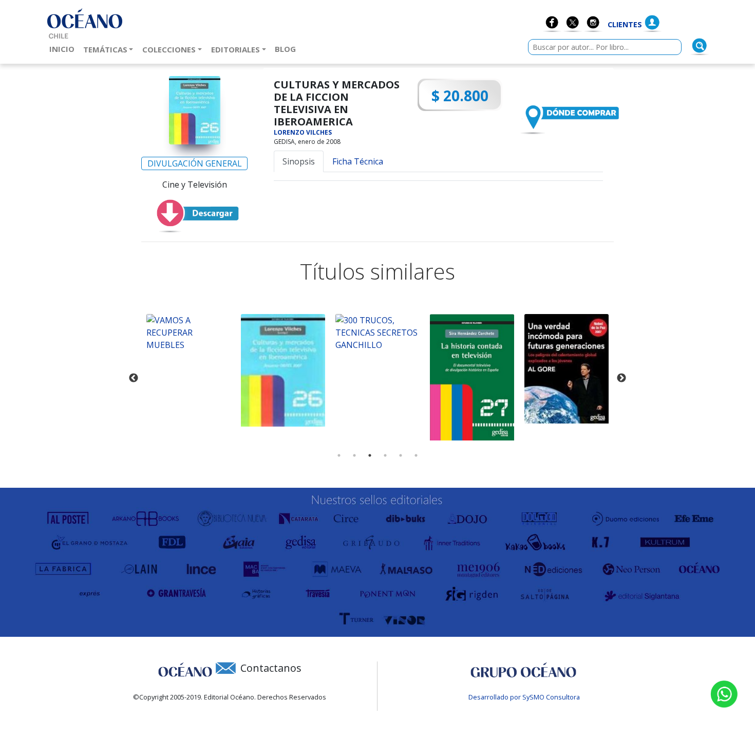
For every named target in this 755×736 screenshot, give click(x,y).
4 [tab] (385, 455)
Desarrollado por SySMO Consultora (524, 697)
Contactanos (270, 668)
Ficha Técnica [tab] (357, 161)
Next (621, 378)
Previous (133, 378)
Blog (287, 48)
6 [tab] (416, 455)
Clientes (625, 24)
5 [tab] (400, 455)
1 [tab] (339, 455)
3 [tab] (370, 455)
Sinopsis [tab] (298, 161)
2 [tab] (354, 455)
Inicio (64, 48)
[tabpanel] (188, 332)
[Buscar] (699, 46)
